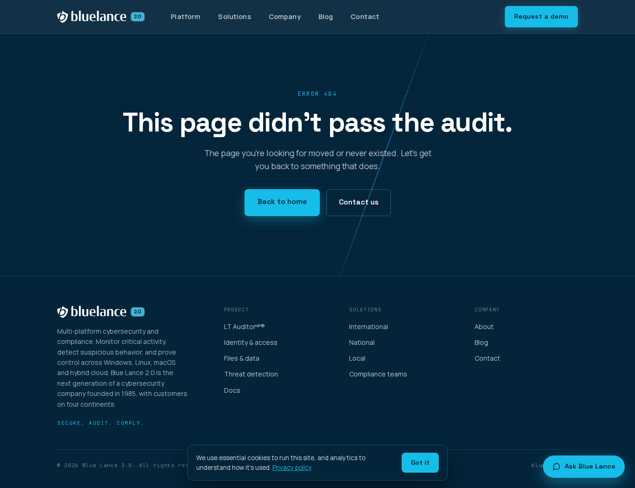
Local (357, 358)
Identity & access (251, 342)
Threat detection (251, 373)
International (368, 326)
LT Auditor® (244, 326)
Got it (420, 462)
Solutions (234, 16)
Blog (325, 16)
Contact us (358, 202)
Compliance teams (378, 373)
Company (285, 16)
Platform (185, 16)
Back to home (282, 201)
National (362, 342)
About (484, 326)
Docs (232, 390)
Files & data (241, 358)
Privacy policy (291, 467)
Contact (365, 16)
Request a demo (541, 16)
